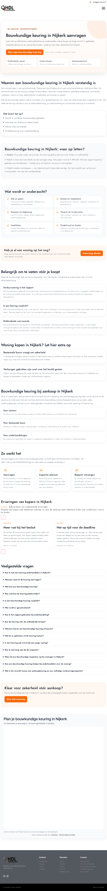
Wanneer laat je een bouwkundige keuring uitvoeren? (29, 629)
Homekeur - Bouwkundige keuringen (63, 835)
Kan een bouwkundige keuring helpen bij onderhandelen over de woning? (38, 664)
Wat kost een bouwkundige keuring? (21, 586)
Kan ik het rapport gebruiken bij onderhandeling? (27, 614)
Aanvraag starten (92, 253)
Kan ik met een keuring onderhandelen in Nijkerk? (28, 572)
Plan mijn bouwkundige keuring (24, 52)
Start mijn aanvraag (16, 699)
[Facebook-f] (4, 876)
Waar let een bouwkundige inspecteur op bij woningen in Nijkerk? (34, 657)
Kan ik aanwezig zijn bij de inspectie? (22, 650)
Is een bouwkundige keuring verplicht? (22, 600)
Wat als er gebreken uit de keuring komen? (24, 636)
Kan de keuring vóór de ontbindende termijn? (25, 621)
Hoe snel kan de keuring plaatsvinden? (22, 593)
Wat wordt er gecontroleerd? (18, 607)
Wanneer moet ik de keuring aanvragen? (23, 579)
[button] (103, 8)
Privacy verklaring (16, 887)
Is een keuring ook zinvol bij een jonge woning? (26, 643)
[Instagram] (7, 876)
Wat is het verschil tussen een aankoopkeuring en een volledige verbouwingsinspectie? (44, 671)
